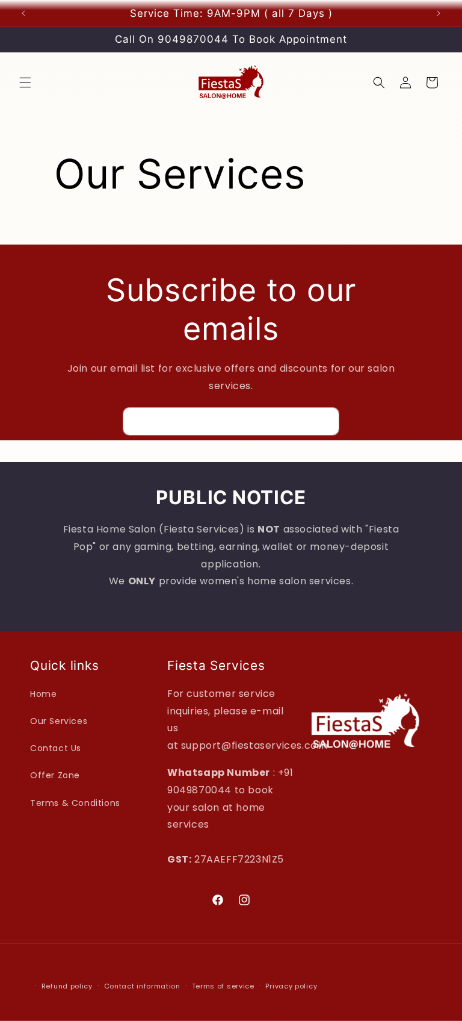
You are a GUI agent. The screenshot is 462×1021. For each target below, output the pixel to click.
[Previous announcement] (23, 13)
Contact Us (55, 748)
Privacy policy (291, 986)
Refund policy (67, 986)
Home (43, 694)
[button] (25, 82)
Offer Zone (55, 775)
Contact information (142, 986)
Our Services (58, 721)
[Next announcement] (438, 13)
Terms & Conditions (75, 803)
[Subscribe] (325, 421)
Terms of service (223, 986)
